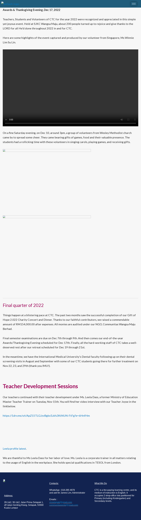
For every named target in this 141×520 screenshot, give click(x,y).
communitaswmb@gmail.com (63, 505)
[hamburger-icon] (134, 4)
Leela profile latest (14, 448)
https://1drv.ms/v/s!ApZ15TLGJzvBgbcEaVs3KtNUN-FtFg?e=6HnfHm (46, 415)
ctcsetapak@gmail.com (60, 502)
